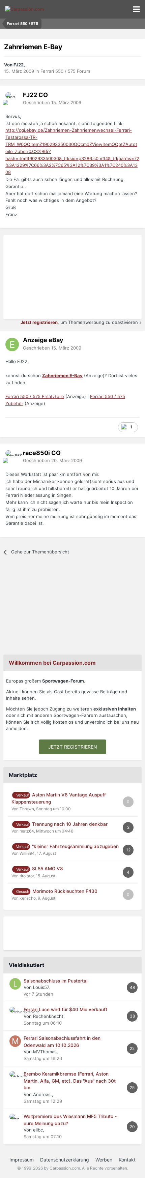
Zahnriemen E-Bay (62, 375)
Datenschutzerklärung (64, 1159)
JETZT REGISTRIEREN (72, 747)
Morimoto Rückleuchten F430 (64, 891)
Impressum (21, 1159)
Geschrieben (52, 102)
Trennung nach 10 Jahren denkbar (70, 824)
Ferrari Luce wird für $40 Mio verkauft (65, 1009)
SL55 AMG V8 (47, 868)
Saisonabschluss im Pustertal (55, 981)
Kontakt (127, 1159)
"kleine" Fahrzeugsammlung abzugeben (75, 846)
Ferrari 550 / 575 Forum (65, 71)
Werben (103, 1159)
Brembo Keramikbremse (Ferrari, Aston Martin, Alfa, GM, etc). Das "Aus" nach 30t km (70, 1080)
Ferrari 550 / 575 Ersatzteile (34, 396)
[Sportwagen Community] (24, 9)
